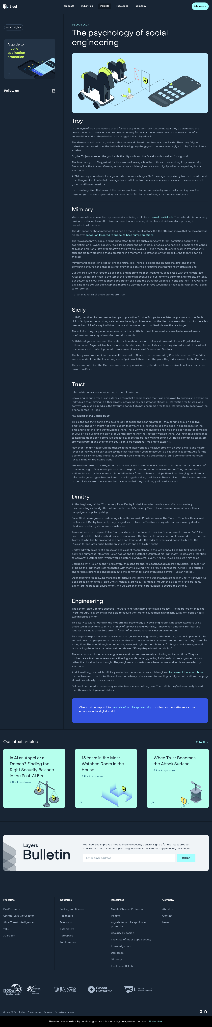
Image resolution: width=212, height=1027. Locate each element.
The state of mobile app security (131, 940)
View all (200, 742)
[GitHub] (205, 1012)
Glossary (116, 959)
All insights (15, 27)
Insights (116, 916)
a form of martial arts (160, 217)
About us (167, 909)
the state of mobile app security (131, 707)
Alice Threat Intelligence (18, 922)
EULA (22, 1012)
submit (186, 858)
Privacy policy (34, 1012)
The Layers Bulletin (122, 966)
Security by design (122, 933)
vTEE (6, 929)
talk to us (199, 6)
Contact (167, 916)
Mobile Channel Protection (127, 909)
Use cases (117, 953)
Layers (47, 852)
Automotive (67, 929)
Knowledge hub (121, 946)
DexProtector (11, 909)
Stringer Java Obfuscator (18, 916)
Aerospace (66, 936)
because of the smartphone (186, 672)
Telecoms (66, 922)
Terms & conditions (64, 1012)
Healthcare (66, 916)
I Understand (155, 1022)
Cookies (48, 1012)
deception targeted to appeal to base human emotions (119, 235)
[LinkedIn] (201, 1012)
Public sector (68, 942)
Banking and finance (72, 909)
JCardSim (9, 936)
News (165, 922)
